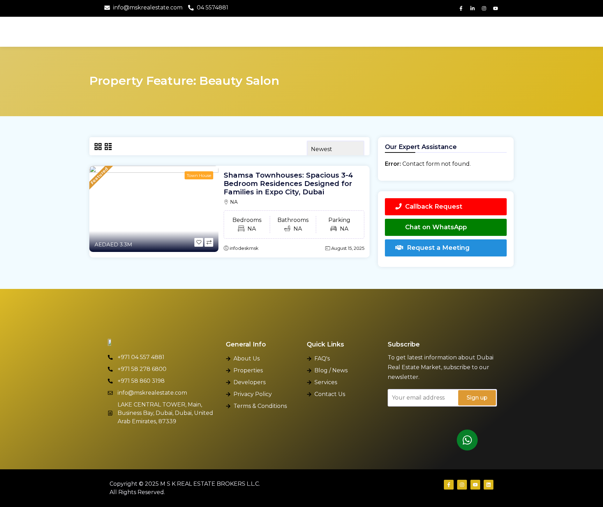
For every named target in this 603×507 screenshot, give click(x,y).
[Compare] (208, 242)
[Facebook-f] (461, 8)
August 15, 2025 (347, 248)
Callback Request (433, 206)
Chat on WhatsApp (436, 227)
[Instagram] (484, 8)
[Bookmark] (198, 242)
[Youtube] (495, 8)
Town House (199, 175)
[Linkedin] (488, 485)
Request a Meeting (438, 248)
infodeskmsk (244, 248)
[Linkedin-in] (472, 8)
